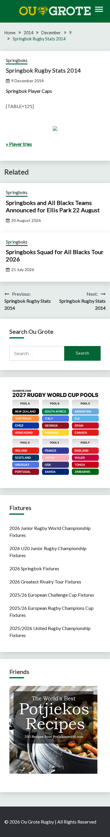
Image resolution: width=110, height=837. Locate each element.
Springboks (17, 60)
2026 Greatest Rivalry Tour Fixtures (45, 581)
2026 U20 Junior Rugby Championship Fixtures (48, 551)
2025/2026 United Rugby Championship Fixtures (50, 631)
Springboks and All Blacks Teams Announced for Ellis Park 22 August (53, 206)
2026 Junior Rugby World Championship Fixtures (50, 531)
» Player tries (19, 144)
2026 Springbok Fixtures (34, 568)
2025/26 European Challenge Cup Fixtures (51, 595)
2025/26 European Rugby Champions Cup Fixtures (51, 611)
